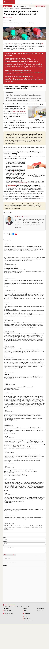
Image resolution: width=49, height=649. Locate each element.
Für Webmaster (27, 613)
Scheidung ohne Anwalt (8, 613)
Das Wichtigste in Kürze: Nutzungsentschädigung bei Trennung (20, 94)
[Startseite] (9, 605)
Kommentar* (6, 546)
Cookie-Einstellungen (28, 619)
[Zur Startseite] (9, 2)
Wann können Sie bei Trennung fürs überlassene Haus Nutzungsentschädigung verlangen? (23, 96)
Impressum (26, 616)
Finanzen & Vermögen (15, 8)
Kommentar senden (10, 554)
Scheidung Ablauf (7, 610)
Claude (31, 22)
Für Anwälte (26, 611)
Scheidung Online (7, 611)
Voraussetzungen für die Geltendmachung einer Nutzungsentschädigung (24, 98)
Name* (5, 537)
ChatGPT (20, 22)
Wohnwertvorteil (12, 185)
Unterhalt (11, 172)
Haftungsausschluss (28, 618)
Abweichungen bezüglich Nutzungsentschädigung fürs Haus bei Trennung (22, 100)
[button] (9, 234)
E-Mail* (5, 541)
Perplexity (26, 22)
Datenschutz (26, 615)
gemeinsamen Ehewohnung (19, 111)
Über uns (25, 610)
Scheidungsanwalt (27, 195)
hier (28, 67)
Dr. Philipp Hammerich (8, 17)
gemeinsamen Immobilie (11, 61)
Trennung (9, 43)
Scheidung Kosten (7, 615)
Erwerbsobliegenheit (22, 182)
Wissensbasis (7, 8)
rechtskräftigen (9, 73)
